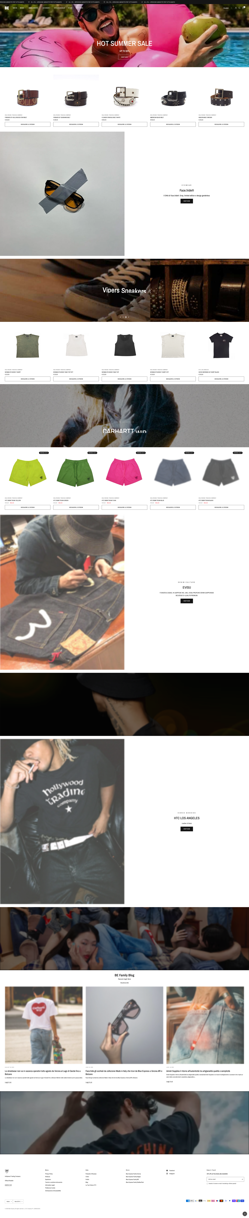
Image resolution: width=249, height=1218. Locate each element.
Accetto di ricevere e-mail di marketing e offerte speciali (222, 1183)
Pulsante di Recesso (91, 1174)
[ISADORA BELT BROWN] (221, 90)
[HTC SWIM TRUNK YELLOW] (27, 473)
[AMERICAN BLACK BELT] (173, 90)
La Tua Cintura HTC (91, 1185)
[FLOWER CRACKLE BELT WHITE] (124, 90)
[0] (242, 8)
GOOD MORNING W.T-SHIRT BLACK (209, 372)
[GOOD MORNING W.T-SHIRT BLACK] (221, 344)
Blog (87, 1182)
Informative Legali (50, 1185)
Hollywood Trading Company (14, 115)
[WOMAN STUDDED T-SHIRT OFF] (173, 344)
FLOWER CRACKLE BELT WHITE (111, 117)
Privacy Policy (49, 1174)
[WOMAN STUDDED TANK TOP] (124, 344)
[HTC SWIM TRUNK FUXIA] (124, 473)
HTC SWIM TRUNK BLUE (157, 500)
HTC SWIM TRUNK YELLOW (13, 500)
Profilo (87, 1179)
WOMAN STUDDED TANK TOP (110, 372)
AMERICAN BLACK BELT (157, 117)
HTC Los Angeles (59, 8)
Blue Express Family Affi (132, 1179)
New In (15, 8)
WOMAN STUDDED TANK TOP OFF (63, 372)
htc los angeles (204, 369)
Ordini (87, 1177)
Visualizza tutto (124, 983)
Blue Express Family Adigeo (133, 1177)
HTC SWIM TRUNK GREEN (60, 500)
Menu (47, 1170)
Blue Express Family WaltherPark (135, 1182)
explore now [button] (8, 1185)
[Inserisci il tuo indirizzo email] (242, 1179)
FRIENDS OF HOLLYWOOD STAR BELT (16, 117)
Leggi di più (8, 1082)
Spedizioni (48, 1179)
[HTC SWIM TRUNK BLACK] (221, 473)
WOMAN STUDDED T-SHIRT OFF (159, 372)
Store (70, 8)
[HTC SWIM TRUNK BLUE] (173, 473)
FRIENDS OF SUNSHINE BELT (61, 117)
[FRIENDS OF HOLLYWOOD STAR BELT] (27, 90)
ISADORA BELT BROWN (205, 117)
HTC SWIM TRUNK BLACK (206, 500)
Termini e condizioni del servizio (53, 1182)
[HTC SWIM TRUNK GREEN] (76, 473)
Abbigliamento (33, 8)
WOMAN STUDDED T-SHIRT (13, 372)
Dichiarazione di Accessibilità (53, 1191)
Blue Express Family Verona (133, 1174)
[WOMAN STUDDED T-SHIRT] (27, 344)
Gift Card (80, 8)
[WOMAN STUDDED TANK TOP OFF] (76, 344)
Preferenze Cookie (50, 1188)
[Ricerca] (239, 8)
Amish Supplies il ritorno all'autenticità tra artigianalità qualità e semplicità (198, 1071)
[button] (124, 57)
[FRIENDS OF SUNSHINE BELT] (76, 90)
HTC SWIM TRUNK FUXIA (109, 500)
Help (87, 1170)
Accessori (46, 8)
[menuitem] (14, 8)
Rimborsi (47, 1177)
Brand (22, 8)
